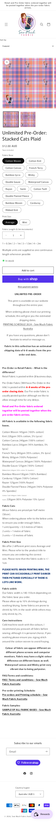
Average (10, 222)
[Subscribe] (46, 751)
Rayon (9, 188)
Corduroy (35, 202)
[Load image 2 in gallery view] (28, 119)
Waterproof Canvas (38, 181)
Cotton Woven (13, 160)
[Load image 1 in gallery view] (11, 119)
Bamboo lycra (13, 174)
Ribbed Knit (12, 209)
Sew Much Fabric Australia (23, 816)
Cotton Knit (35, 160)
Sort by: (3, 39)
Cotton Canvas (13, 167)
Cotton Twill (40, 188)
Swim (23, 188)
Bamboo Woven (14, 202)
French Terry (36, 167)
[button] (6, 24)
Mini (24, 222)
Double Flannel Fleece (17, 195)
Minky (31, 174)
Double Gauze (13, 181)
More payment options (28, 286)
